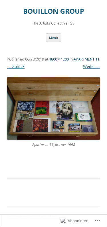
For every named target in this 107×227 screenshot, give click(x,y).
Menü (53, 37)
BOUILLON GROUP (53, 11)
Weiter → (91, 66)
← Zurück (16, 66)
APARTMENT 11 (86, 59)
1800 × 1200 (59, 59)
